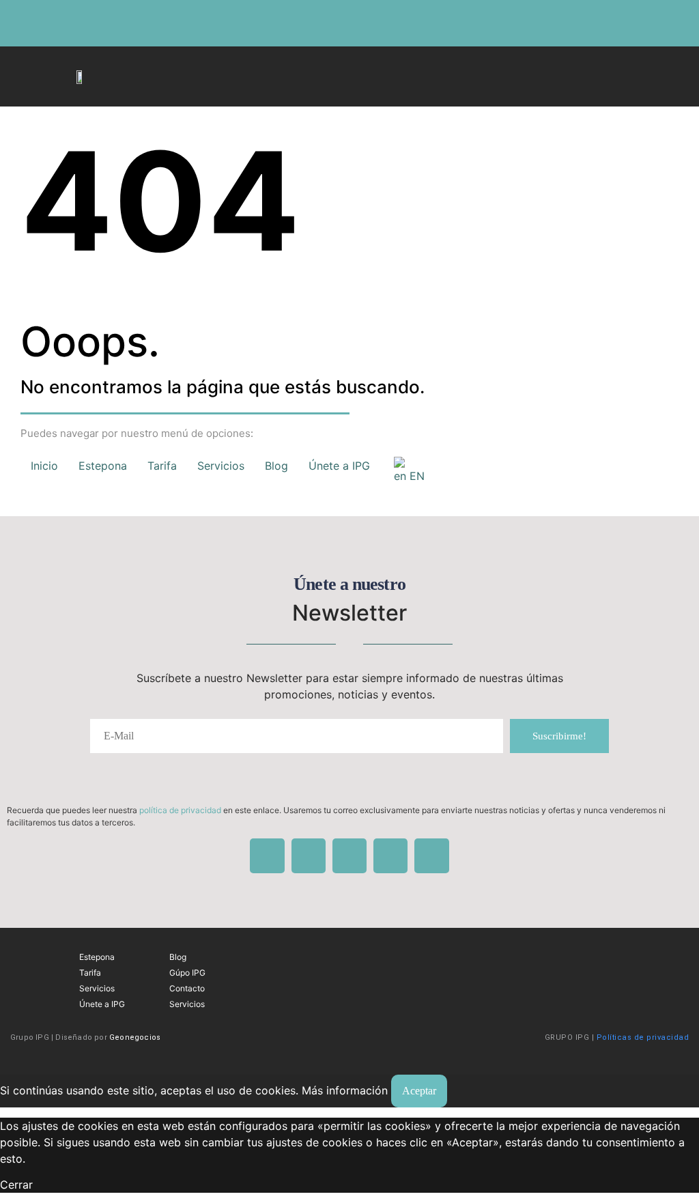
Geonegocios (134, 1037)
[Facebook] (75, 23)
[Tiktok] (52, 23)
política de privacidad (180, 810)
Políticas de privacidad (643, 1037)
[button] (414, 73)
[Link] (120, 23)
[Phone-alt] (390, 855)
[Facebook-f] (634, 961)
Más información (345, 1090)
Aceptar (419, 1090)
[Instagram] (30, 23)
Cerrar (16, 1184)
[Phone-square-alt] (97, 23)
